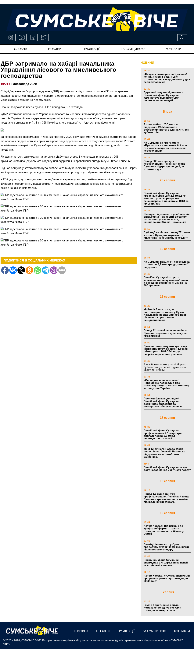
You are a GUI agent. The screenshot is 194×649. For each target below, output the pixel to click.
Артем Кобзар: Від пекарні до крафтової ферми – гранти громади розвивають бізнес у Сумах (164, 529)
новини (55, 49)
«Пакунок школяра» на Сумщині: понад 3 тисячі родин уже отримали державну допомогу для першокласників (167, 77)
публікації (91, 49)
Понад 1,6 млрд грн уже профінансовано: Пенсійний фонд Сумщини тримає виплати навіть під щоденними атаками (166, 497)
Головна (20, 49)
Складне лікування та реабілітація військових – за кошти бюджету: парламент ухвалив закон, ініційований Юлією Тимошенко (166, 217)
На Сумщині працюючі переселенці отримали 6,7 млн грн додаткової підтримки (167, 264)
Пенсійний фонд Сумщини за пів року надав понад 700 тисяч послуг (167, 468)
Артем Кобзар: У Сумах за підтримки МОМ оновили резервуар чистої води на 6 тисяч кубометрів (166, 128)
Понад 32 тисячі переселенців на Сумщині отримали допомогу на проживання (166, 333)
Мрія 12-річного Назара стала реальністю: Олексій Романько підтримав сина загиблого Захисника (164, 452)
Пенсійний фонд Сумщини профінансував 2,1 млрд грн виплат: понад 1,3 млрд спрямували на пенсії (162, 434)
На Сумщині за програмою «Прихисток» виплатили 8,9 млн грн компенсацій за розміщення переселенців (165, 146)
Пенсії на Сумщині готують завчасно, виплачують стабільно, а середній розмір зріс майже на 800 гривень (166, 281)
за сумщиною (133, 49)
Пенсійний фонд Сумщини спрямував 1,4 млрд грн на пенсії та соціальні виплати (166, 562)
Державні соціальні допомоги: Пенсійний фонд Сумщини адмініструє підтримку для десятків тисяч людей (164, 96)
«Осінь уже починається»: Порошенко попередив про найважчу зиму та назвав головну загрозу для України (166, 384)
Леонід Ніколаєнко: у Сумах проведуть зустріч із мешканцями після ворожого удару (166, 547)
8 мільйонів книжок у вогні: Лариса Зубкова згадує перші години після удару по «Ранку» (165, 367)
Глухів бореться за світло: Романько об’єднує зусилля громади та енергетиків (162, 607)
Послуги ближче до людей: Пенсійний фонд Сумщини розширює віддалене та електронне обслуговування (163, 402)
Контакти (173, 49)
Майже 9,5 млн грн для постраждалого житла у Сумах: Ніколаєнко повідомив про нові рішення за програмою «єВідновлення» (165, 314)
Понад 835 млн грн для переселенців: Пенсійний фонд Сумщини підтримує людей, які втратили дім (164, 165)
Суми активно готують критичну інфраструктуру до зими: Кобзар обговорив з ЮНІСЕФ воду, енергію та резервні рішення (166, 350)
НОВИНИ (147, 62)
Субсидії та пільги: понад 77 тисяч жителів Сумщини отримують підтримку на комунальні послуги (167, 235)
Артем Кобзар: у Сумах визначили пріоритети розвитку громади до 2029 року (167, 578)
